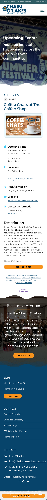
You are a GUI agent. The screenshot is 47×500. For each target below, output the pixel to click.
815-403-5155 (16, 455)
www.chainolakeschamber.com (23, 200)
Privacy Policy (28, 496)
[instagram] (23, 481)
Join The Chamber (24, 283)
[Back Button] (13, 95)
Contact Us (36, 280)
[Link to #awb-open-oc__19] (42, 9)
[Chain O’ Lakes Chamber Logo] (13, 6)
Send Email (13, 213)
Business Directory (16, 275)
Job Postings (25, 280)
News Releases (31, 275)
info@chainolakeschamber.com (27, 461)
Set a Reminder (23, 267)
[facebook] (19, 481)
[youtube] (28, 481)
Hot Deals (26, 278)
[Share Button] (6, 99)
